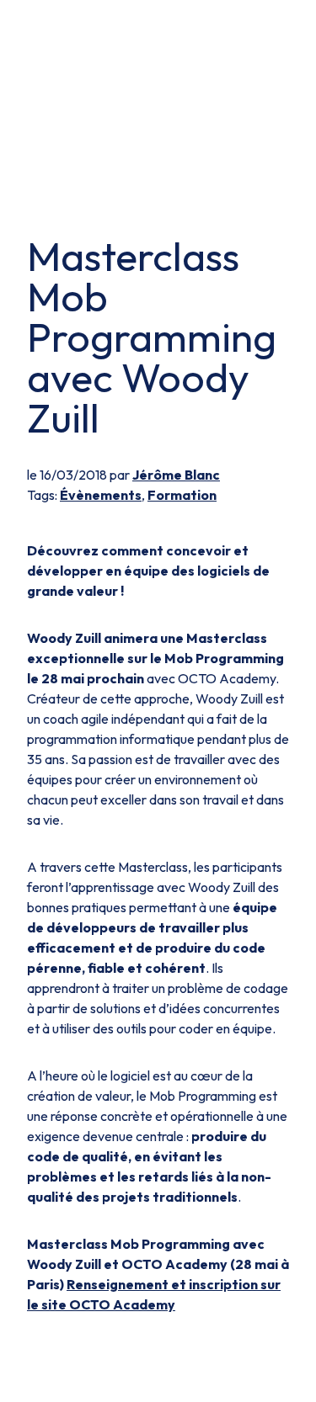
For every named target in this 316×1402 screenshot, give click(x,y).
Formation (182, 494)
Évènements (101, 494)
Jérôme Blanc (176, 474)
